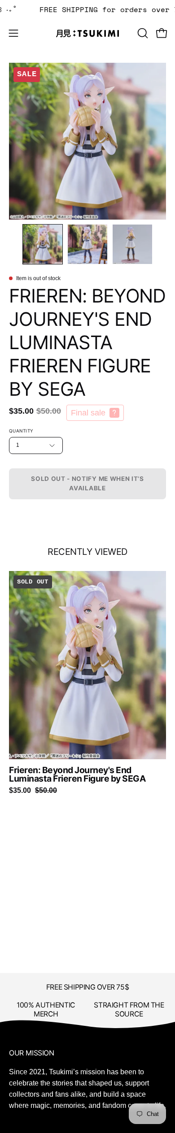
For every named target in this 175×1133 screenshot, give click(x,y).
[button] (142, 33)
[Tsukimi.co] (87, 33)
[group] (87, 683)
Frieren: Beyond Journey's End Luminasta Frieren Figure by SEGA (77, 774)
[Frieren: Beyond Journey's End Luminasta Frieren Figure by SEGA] (42, 244)
